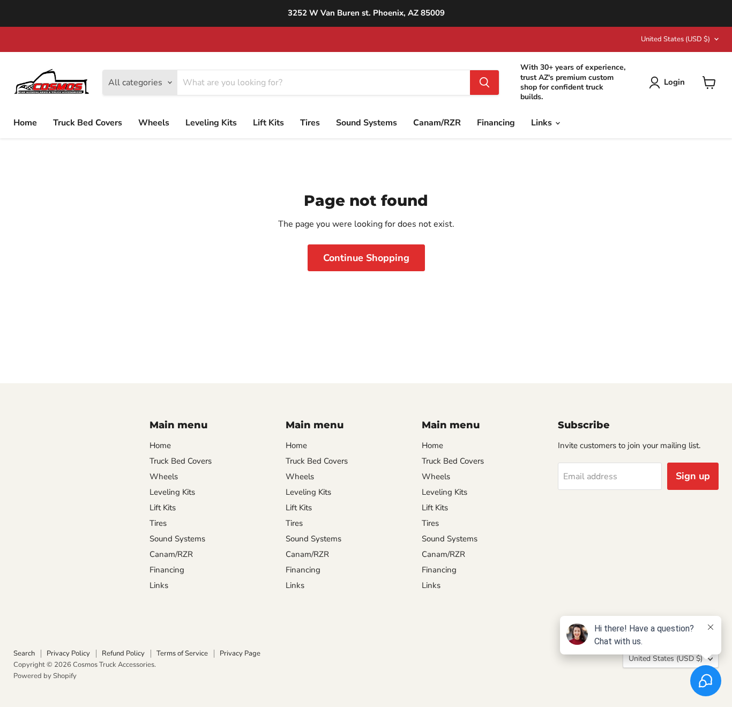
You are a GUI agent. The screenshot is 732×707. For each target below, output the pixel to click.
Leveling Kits (211, 123)
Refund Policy (123, 653)
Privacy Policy (68, 653)
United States (675, 39)
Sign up (693, 476)
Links (542, 123)
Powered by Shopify (45, 676)
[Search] (484, 82)
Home (25, 123)
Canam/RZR (437, 123)
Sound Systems (366, 123)
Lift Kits (268, 123)
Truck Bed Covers (87, 123)
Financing (496, 123)
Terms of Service (182, 653)
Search (24, 653)
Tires (310, 123)
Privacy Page (240, 653)
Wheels (153, 123)
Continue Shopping (366, 257)
